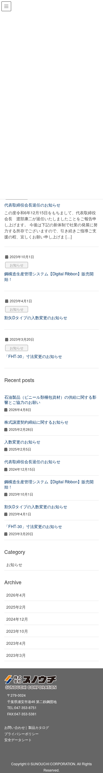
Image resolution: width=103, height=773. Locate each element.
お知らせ (16, 264)
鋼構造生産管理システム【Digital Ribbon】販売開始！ (49, 276)
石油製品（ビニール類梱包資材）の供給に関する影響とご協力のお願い (50, 399)
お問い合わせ (14, 727)
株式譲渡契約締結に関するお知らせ (36, 422)
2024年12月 (17, 619)
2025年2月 (16, 607)
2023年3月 (16, 655)
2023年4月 (16, 643)
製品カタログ (38, 727)
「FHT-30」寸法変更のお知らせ (33, 356)
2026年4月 (16, 595)
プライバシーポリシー (21, 733)
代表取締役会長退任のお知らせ (32, 205)
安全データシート (18, 739)
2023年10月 (17, 631)
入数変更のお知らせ (22, 442)
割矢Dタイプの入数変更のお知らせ (35, 317)
